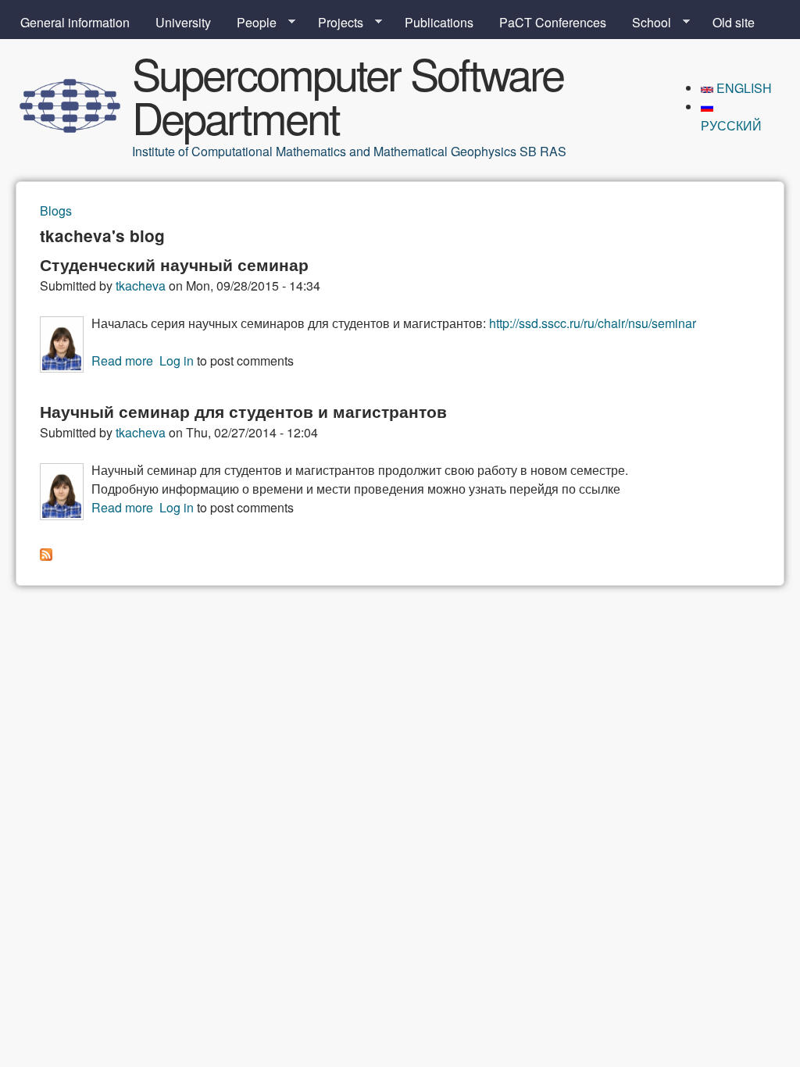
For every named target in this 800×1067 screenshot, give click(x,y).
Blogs (56, 210)
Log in (176, 360)
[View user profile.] (62, 367)
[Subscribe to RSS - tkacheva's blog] (46, 556)
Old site (733, 22)
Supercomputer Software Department (347, 94)
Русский (731, 125)
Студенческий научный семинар (174, 264)
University (183, 22)
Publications (439, 22)
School (645, 22)
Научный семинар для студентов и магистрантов (243, 411)
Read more (122, 360)
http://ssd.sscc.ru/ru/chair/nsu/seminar (592, 323)
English (742, 88)
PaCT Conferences (552, 22)
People (250, 22)
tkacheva (141, 285)
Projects (334, 22)
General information (75, 22)
